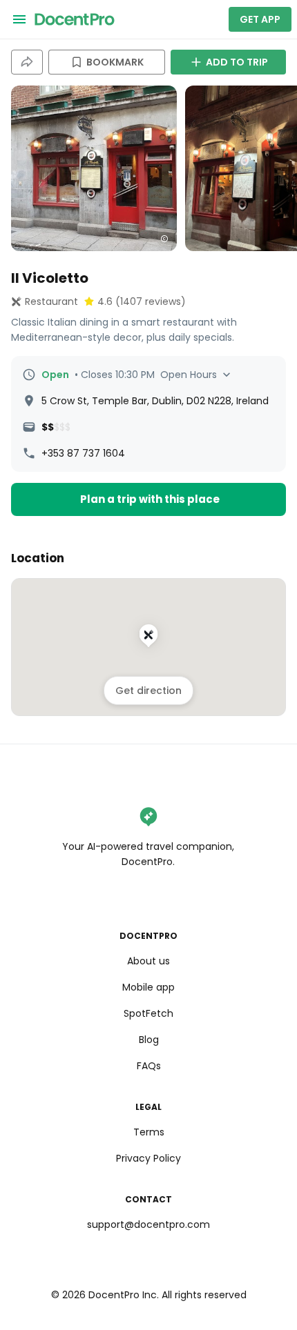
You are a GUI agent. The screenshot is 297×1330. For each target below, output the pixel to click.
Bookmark (115, 62)
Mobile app (148, 987)
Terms (148, 1132)
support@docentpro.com (148, 1224)
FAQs (149, 1066)
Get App (260, 19)
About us (148, 961)
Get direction (148, 690)
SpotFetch (148, 1013)
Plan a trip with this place (150, 499)
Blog (149, 1039)
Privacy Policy (148, 1158)
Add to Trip (237, 62)
